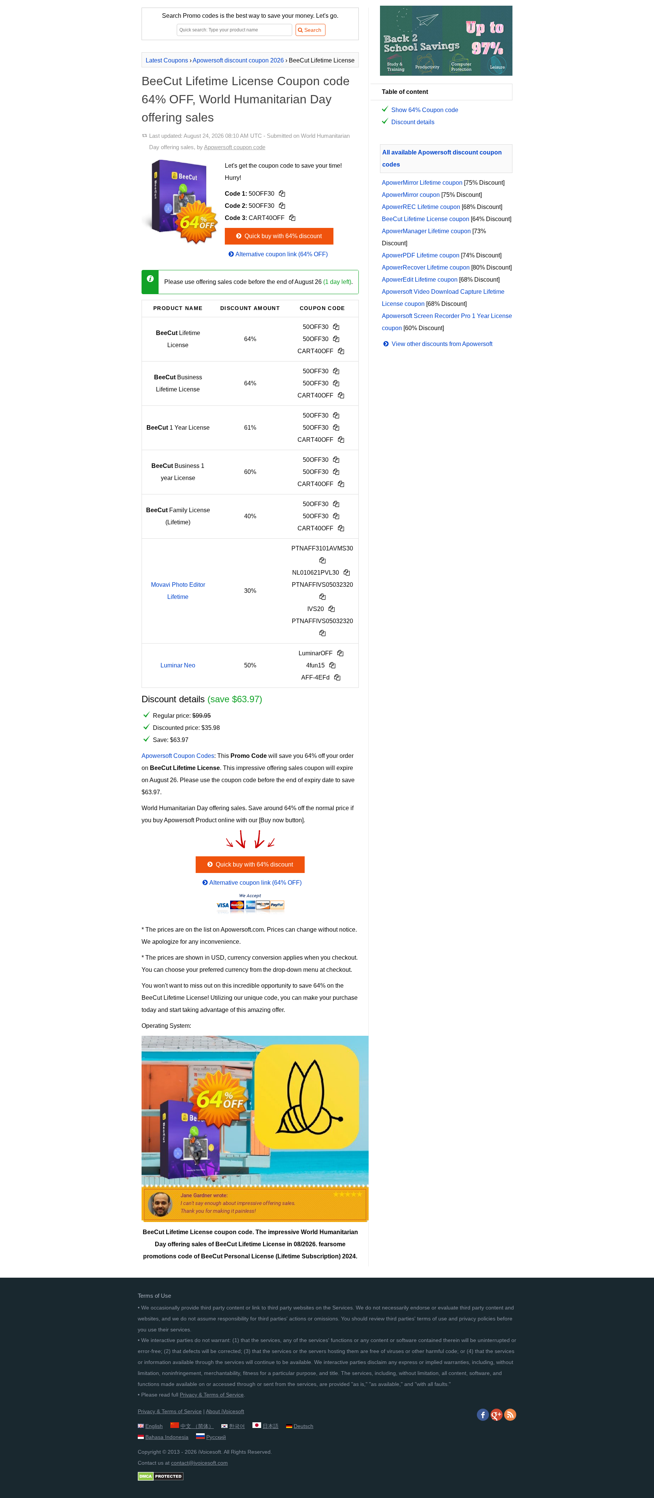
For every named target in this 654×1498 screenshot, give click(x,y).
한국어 (237, 1426)
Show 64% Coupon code (424, 110)
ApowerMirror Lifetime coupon (422, 182)
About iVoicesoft (225, 1411)
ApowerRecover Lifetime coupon (426, 267)
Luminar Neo (177, 665)
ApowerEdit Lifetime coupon (420, 279)
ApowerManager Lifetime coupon (426, 231)
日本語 (271, 1426)
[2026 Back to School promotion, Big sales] (446, 73)
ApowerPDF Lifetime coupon (420, 255)
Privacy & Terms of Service (212, 1395)
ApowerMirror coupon (411, 195)
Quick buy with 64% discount (282, 236)
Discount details (412, 122)
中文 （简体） (197, 1426)
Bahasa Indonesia (166, 1437)
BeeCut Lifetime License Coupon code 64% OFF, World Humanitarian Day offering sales (246, 99)
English (154, 1426)
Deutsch (303, 1426)
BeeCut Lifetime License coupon (425, 219)
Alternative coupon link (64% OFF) (281, 254)
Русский (216, 1437)
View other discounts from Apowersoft (441, 344)
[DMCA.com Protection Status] (161, 1479)
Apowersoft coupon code (234, 147)
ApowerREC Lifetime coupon (421, 207)
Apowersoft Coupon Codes (178, 756)
